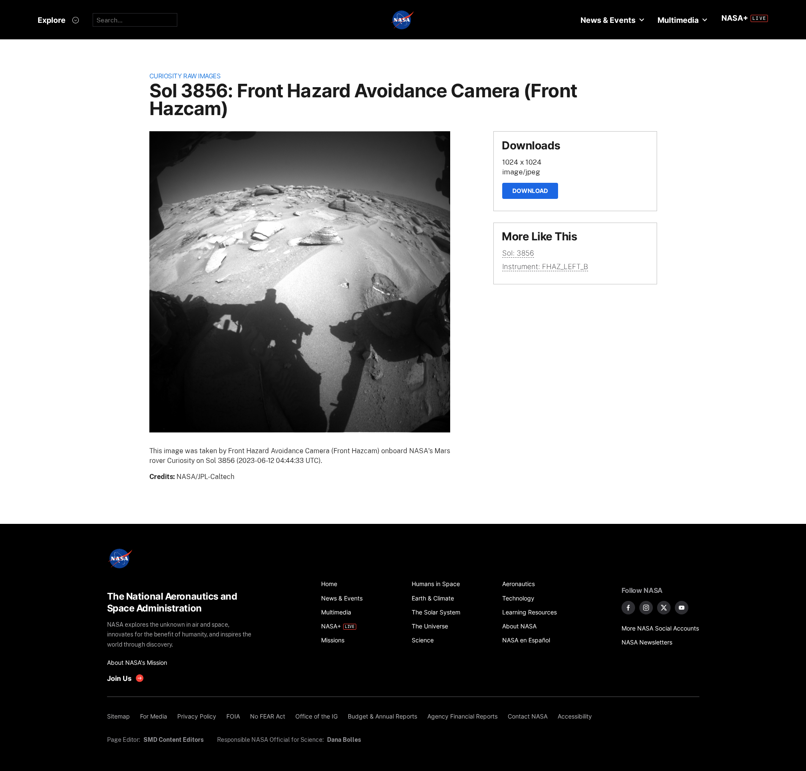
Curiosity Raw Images (185, 76)
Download (530, 190)
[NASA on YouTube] (681, 607)
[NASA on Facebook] (628, 607)
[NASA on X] (664, 607)
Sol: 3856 (518, 253)
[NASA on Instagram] (646, 607)
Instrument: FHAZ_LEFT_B (545, 266)
